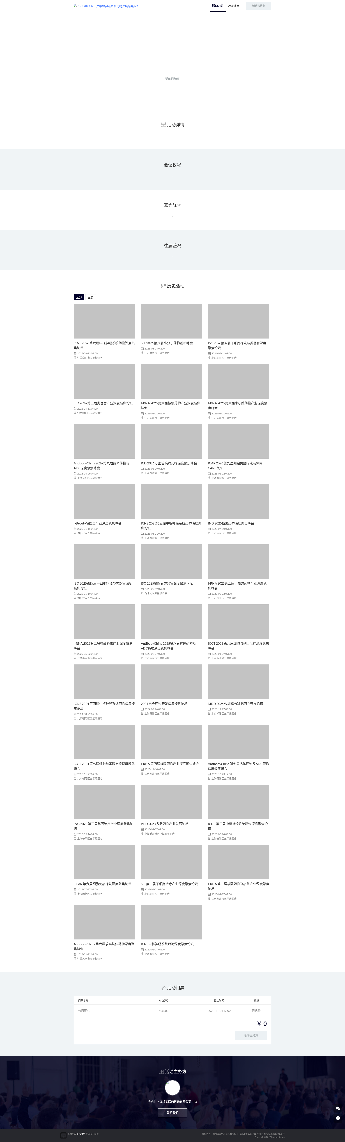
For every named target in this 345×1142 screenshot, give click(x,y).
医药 (90, 297)
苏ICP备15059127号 (250, 1133)
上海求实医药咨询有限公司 (174, 64)
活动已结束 (172, 79)
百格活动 (81, 1133)
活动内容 (218, 5)
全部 (79, 297)
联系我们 (172, 1112)
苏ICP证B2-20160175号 (273, 1133)
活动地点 (233, 6)
